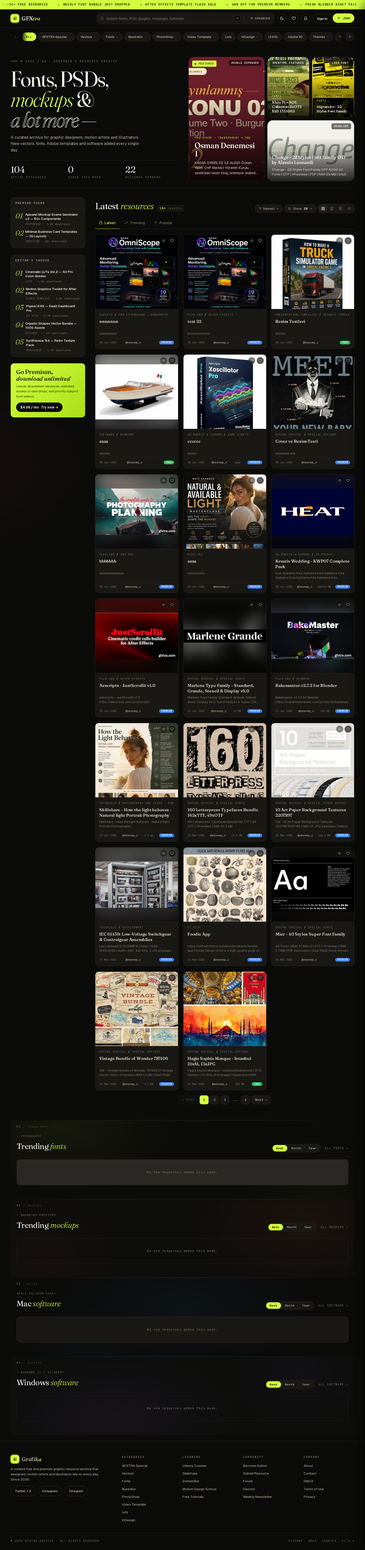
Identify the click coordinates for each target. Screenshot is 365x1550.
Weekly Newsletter (257, 1496)
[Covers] (323, 208)
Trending (137, 223)
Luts (228, 37)
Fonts (110, 37)
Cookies (329, 1541)
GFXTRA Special (54, 37)
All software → (333, 1305)
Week (280, 1148)
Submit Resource (256, 1473)
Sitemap (295, 1541)
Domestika (190, 1481)
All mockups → (334, 1227)
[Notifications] (305, 18)
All (29, 36)
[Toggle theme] (282, 18)
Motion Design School (199, 1489)
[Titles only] (349, 208)
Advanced (262, 18)
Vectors (86, 37)
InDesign (248, 37)
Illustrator (135, 37)
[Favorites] (293, 18)
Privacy (309, 1496)
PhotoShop (165, 37)
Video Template (199, 37)
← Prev (188, 1100)
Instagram (50, 1491)
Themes (319, 37)
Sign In (322, 18)
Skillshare (189, 1473)
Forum (248, 1481)
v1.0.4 (348, 1541)
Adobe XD (295, 37)
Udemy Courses (194, 1465)
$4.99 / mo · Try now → (39, 407)
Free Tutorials (193, 1496)
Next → (261, 1100)
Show (300, 208)
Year (313, 1148)
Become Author (255, 1465)
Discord (249, 1489)
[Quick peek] (163, 240)
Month (296, 1148)
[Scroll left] (15, 36)
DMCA (308, 1481)
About (308, 1465)
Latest (110, 223)
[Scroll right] (349, 36)
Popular (166, 223)
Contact (310, 1473)
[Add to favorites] (172, 240)
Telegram (76, 1491)
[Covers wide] (332, 208)
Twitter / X (23, 1491)
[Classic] (340, 208)
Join (346, 18)
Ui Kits (273, 37)
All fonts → (336, 1148)
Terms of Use (314, 1489)
